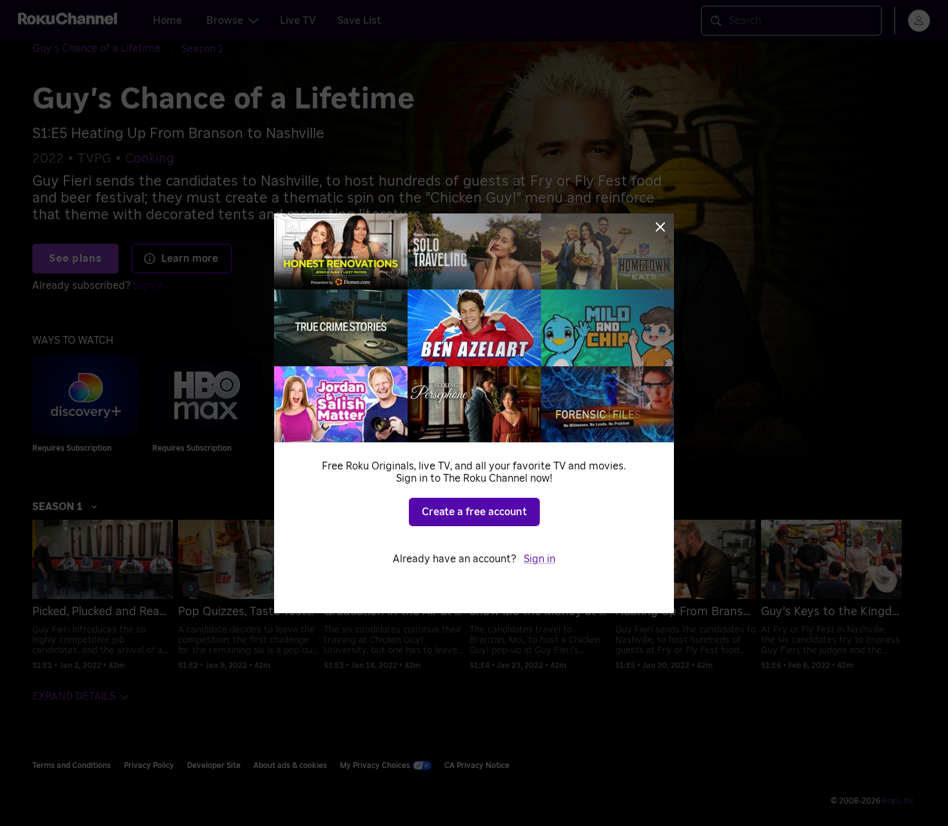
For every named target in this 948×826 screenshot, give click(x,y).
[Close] (660, 227)
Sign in (539, 559)
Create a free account (474, 512)
